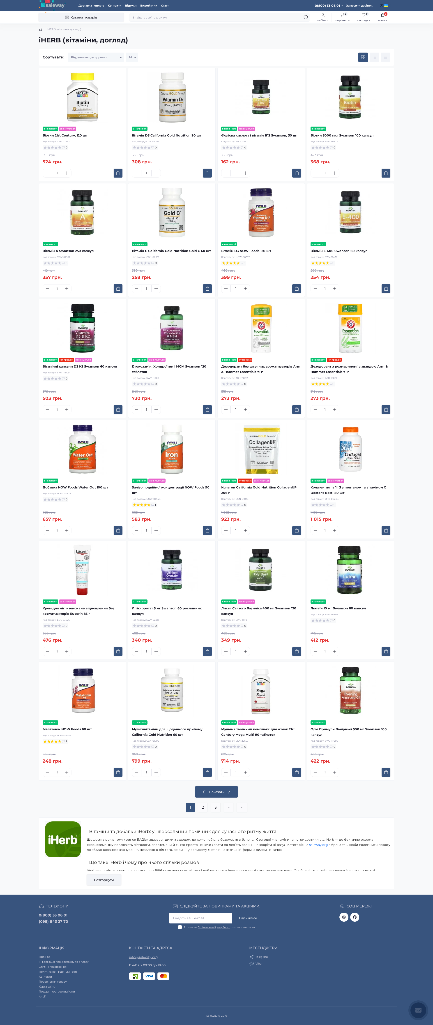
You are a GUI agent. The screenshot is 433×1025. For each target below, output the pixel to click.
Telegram (262, 956)
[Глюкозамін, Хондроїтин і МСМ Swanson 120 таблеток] (172, 328)
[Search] (306, 17)
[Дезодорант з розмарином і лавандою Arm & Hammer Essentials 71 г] (350, 328)
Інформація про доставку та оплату (64, 961)
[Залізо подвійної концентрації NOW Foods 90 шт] (172, 449)
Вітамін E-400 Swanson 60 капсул (339, 251)
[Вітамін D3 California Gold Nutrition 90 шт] (172, 97)
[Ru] (382, 5)
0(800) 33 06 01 (53, 915)
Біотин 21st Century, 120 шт (65, 135)
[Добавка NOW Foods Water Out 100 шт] (82, 449)
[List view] (374, 57)
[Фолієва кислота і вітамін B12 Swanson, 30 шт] (261, 97)
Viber (259, 963)
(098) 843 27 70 (53, 921)
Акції (42, 996)
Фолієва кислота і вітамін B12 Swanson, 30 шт (259, 135)
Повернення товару (53, 981)
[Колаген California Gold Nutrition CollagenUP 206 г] (261, 449)
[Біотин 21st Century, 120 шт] (82, 97)
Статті (165, 5)
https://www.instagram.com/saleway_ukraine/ (343, 917)
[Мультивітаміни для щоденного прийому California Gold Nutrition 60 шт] (172, 691)
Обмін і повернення (53, 966)
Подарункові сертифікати (57, 991)
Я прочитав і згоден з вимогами (219, 927)
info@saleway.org (143, 957)
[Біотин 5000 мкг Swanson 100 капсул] (350, 97)
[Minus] (47, 173)
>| (242, 807)
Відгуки (131, 5)
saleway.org (318, 845)
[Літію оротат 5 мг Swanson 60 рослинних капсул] (172, 570)
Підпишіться (248, 918)
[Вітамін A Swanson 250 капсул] (82, 212)
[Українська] (386, 5)
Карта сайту (47, 986)
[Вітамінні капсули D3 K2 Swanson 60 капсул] (82, 328)
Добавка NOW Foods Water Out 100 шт (75, 487)
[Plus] (66, 173)
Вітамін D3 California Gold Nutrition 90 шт (166, 135)
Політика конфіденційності (214, 927)
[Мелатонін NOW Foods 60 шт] (82, 691)
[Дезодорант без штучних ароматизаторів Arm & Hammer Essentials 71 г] (261, 328)
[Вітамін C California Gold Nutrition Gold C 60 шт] (172, 212)
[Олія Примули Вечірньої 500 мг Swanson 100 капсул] (350, 691)
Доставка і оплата (91, 5)
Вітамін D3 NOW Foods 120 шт (246, 251)
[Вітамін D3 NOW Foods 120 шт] (261, 212)
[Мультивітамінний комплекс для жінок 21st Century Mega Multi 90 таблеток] (261, 691)
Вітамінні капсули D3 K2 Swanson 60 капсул (80, 366)
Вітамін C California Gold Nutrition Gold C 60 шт (171, 251)
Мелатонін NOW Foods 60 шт (67, 729)
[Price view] (385, 57)
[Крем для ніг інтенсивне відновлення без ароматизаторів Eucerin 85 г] (82, 570)
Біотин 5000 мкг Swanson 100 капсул (342, 135)
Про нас (44, 956)
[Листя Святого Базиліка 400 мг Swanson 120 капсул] (261, 570)
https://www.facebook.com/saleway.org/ (354, 917)
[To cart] (118, 173)
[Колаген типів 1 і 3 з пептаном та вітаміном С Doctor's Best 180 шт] (350, 449)
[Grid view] (363, 57)
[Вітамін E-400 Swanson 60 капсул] (350, 212)
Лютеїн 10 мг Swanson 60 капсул (338, 608)
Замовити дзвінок (359, 5)
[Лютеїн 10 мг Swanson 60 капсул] (350, 570)
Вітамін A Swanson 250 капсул (68, 251)
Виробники (148, 5)
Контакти (115, 5)
